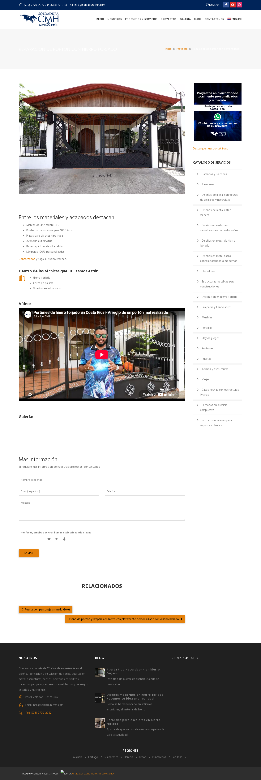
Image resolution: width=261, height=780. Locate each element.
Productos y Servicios (141, 19)
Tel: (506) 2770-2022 (38, 713)
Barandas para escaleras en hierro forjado (133, 722)
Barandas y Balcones (214, 174)
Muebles (207, 317)
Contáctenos (214, 19)
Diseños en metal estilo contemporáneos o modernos (218, 258)
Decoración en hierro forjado (219, 297)
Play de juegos (211, 338)
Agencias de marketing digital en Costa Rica (93, 773)
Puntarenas (159, 757)
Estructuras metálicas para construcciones (217, 284)
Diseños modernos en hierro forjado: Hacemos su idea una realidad (136, 696)
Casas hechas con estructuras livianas (219, 392)
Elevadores (208, 271)
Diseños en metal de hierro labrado (217, 243)
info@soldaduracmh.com (90, 5)
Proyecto (182, 49)
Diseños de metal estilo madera (215, 213)
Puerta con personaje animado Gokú (47, 609)
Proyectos (168, 19)
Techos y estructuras (215, 369)
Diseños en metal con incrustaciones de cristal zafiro (219, 228)
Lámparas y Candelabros (217, 307)
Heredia (128, 757)
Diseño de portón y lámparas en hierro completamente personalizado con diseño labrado (124, 619)
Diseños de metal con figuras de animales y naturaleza (219, 197)
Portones (207, 348)
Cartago (93, 757)
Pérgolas (207, 328)
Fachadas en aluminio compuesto (214, 407)
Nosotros (115, 19)
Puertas (206, 359)
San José (177, 757)
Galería (185, 19)
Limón (142, 757)
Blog (197, 19)
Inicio (100, 19)
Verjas (205, 379)
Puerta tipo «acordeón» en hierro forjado (133, 671)
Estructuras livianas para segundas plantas (216, 423)
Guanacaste (111, 757)
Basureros (208, 184)
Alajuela (77, 757)
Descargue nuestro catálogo (210, 148)
